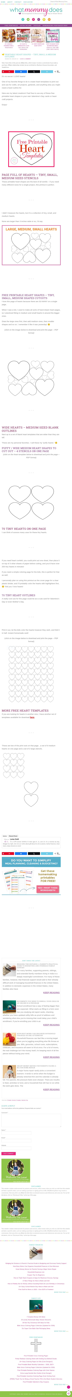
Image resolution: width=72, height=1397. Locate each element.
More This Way (60, 1292)
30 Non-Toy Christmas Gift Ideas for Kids (36, 1322)
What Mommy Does (36, 11)
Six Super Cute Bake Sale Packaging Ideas (36, 1328)
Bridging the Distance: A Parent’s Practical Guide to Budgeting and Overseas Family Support (37, 966)
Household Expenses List (36, 1272)
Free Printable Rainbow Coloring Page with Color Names (36, 1370)
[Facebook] (5, 842)
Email (3, 1137)
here (32, 717)
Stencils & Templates (16, 1100)
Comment (4, 1112)
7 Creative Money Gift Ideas (36, 1317)
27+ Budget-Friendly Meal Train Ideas (9, 45)
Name (3, 1130)
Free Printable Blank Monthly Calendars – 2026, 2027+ (36, 1364)
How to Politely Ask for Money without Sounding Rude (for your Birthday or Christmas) (36, 1283)
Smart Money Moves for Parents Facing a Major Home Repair (36, 1067)
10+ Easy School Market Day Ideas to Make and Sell (36, 1286)
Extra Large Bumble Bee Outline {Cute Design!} (36, 1373)
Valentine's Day (24, 1100)
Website (3, 1145)
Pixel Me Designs (57, 1394)
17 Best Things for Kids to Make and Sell (36, 1280)
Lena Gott (14, 839)
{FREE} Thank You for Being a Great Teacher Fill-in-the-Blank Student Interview (36, 1379)
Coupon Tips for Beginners (36, 1275)
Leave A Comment (25, 58)
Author (5, 836)
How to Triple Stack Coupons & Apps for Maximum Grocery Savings (36, 1278)
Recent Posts (13, 836)
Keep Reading (51, 992)
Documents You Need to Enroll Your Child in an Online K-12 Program (38, 1002)
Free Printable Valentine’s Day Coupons (36, 1382)
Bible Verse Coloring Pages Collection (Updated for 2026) (36, 1325)
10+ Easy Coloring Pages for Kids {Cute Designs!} (36, 1361)
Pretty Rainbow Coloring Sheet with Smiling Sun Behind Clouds (36, 1358)
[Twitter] (8, 842)
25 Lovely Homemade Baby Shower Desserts (36, 1319)
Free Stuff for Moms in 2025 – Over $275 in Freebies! (36, 1289)
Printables (9, 1100)
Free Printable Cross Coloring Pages (36, 1356)
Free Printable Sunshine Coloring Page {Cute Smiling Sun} (36, 1376)
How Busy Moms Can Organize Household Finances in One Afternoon (36, 1034)
